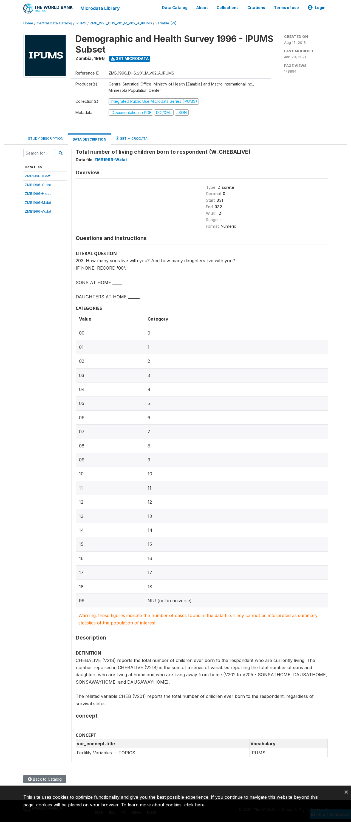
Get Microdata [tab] (133, 138)
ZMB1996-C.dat (38, 184)
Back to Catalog (47, 779)
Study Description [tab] (45, 138)
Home (28, 23)
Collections (228, 7)
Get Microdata (132, 58)
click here (194, 804)
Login (320, 7)
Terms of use (286, 7)
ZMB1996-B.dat (37, 176)
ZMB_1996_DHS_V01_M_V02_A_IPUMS (121, 23)
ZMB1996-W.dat (38, 211)
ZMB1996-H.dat (38, 193)
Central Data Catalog (54, 23)
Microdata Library (100, 8)
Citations (256, 7)
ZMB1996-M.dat (38, 202)
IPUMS (81, 23)
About (202, 7)
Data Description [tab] (89, 139)
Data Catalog (175, 7)
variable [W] (165, 23)
